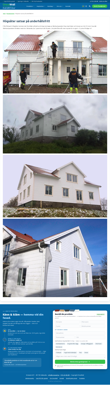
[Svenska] (83, 6)
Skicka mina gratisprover (79, 362)
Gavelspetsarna (60, 343)
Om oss (59, 6)
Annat (86, 352)
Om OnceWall (53, 378)
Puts (80, 352)
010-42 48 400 (94, 1)
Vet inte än (59, 347)
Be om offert (104, 1)
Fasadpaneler (10, 13)
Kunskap (50, 6)
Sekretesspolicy (29, 378)
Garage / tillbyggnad (87, 343)
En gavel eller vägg (73, 343)
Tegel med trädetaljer (70, 352)
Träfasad (58, 352)
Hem (4, 13)
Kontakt (68, 6)
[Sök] (89, 6)
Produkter (30, 6)
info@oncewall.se (53, 375)
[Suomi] (86, 6)
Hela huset (98, 343)
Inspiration (40, 6)
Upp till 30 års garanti (42, 378)
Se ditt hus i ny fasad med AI (55, 381)
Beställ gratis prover (71, 378)
